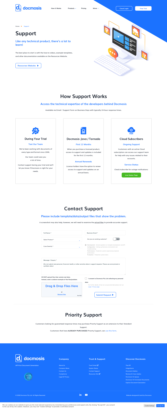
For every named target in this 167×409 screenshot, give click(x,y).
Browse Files (62, 294)
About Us (62, 365)
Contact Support (94, 371)
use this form (110, 330)
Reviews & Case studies (133, 374)
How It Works (56, 8)
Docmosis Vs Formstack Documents (137, 380)
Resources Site (93, 374)
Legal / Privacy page (93, 287)
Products (71, 8)
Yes (115, 239)
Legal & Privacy (64, 377)
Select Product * (48, 240)
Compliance (63, 374)
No (118, 239)
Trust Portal (92, 365)
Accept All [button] (160, 406)
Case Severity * (48, 246)
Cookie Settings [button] (149, 406)
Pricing (83, 8)
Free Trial (143, 8)
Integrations (130, 368)
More (95, 8)
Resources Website (27, 65)
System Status (93, 368)
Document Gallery (131, 371)
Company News (64, 368)
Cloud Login (124, 8)
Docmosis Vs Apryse (132, 377)
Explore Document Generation (135, 383)
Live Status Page (131, 175)
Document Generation (30, 365)
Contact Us (62, 371)
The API (128, 365)
